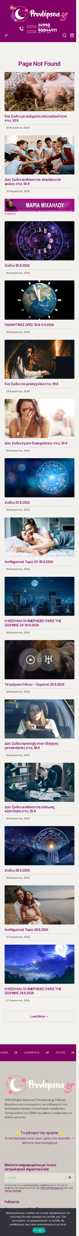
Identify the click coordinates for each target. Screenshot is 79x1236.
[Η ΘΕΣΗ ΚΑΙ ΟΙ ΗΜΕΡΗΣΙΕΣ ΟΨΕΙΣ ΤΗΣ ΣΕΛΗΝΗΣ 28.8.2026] (39, 964)
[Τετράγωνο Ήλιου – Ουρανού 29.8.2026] (39, 659)
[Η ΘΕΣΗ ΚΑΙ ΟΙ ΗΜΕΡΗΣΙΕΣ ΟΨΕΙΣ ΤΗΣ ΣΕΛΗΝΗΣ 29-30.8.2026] (39, 596)
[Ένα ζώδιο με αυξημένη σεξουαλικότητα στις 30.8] (39, 91)
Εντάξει (39, 1230)
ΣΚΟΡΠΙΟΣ (66, 1052)
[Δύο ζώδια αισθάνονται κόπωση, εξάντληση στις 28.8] (39, 782)
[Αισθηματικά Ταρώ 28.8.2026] (39, 905)
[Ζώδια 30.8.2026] (39, 240)
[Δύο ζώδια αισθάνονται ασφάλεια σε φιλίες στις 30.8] (39, 155)
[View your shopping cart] (72, 35)
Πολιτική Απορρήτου (51, 1187)
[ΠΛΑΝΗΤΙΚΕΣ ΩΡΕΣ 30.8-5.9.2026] (39, 300)
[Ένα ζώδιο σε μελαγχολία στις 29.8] (39, 359)
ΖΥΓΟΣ (38, 1052)
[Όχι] (71, 1222)
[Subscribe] (70, 1177)
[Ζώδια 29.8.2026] (39, 477)
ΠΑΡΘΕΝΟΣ (10, 1052)
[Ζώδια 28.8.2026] (39, 845)
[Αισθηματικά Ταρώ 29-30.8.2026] (39, 537)
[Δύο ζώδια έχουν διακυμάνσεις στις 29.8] (39, 418)
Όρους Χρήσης (13, 1190)
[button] (6, 12)
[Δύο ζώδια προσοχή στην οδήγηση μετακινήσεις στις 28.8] (39, 719)
